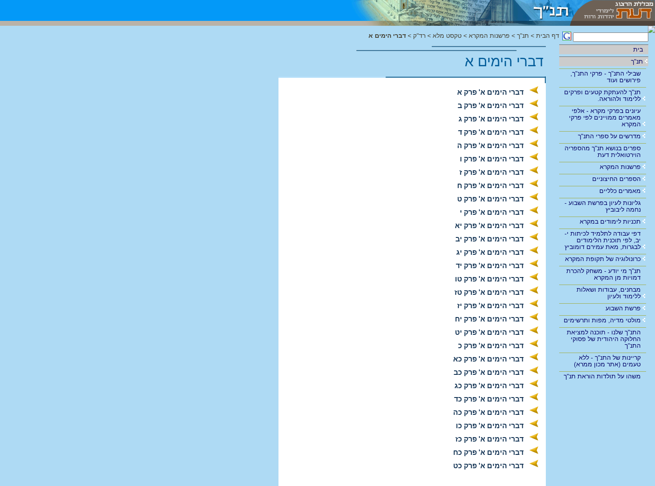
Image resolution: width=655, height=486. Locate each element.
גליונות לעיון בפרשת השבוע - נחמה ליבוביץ (603, 206)
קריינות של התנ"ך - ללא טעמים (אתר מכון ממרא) (607, 361)
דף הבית (547, 35)
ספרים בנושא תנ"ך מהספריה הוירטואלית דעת (603, 151)
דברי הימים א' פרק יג (490, 252)
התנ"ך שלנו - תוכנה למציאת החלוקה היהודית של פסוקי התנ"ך (604, 339)
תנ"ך (637, 61)
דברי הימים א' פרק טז (489, 292)
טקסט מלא (447, 35)
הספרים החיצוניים (616, 178)
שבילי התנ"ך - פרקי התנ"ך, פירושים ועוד (605, 77)
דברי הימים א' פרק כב (489, 372)
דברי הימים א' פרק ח (490, 185)
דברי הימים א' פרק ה (490, 145)
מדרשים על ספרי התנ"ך (609, 136)
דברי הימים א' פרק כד (489, 399)
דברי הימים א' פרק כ (491, 345)
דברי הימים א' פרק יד (490, 265)
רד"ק (419, 35)
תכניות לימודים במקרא (610, 221)
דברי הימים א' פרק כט (488, 466)
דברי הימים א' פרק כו (490, 426)
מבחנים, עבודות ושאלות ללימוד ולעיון (609, 293)
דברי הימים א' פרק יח (489, 319)
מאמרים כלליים (620, 190)
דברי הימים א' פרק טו (489, 279)
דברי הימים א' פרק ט (490, 199)
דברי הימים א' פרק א (490, 92)
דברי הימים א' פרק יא (489, 225)
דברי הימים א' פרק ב (491, 105)
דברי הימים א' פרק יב (489, 239)
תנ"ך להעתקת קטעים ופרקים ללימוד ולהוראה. (602, 95)
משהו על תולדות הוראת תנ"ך (602, 376)
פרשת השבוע (623, 308)
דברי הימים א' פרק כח (488, 452)
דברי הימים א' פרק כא (488, 359)
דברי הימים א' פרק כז (489, 439)
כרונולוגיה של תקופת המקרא (603, 258)
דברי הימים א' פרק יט (489, 332)
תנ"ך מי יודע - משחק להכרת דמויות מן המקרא (603, 274)
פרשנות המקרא (620, 166)
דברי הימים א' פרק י (492, 212)
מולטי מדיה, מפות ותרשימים (602, 320)
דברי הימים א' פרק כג (489, 386)
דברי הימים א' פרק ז (491, 172)
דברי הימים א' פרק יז (490, 305)
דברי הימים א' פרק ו (492, 159)
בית (638, 49)
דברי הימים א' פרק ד (491, 132)
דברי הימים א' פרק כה (488, 412)
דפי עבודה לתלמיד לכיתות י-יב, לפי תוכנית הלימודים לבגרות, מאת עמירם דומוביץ (603, 240)
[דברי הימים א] (454, 10)
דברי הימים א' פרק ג (491, 119)
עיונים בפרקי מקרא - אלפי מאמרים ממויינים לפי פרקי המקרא (605, 117)
